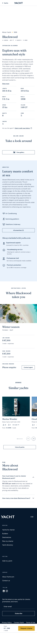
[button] (14, 414)
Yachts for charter (8, 530)
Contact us (6, 581)
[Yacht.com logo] (8, 517)
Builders (5, 534)
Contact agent (28, 367)
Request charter (26, 628)
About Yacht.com (8, 577)
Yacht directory (7, 545)
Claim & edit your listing (22, 128)
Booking (4, 525)
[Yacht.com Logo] (18, 3)
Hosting (4, 556)
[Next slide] (33, 439)
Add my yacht (7, 561)
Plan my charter (7, 541)
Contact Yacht (19, 623)
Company (4, 572)
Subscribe (18, 613)
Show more (5, 84)
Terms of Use (30, 623)
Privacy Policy (7, 623)
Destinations (6, 537)
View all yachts (19, 447)
